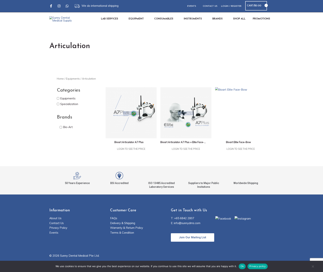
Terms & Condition (122, 232)
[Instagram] (59, 6)
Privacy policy (257, 266)
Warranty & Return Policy (126, 228)
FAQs (113, 218)
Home (60, 78)
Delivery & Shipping (122, 223)
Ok (242, 266)
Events (53, 232)
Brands (64, 117)
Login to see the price (131, 148)
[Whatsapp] (67, 6)
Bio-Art (68, 127)
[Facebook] (51, 6)
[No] (312, 267)
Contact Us (56, 223)
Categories (68, 90)
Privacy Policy (58, 228)
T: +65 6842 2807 (182, 218)
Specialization (69, 104)
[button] (272, 6)
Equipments (73, 78)
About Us (55, 218)
